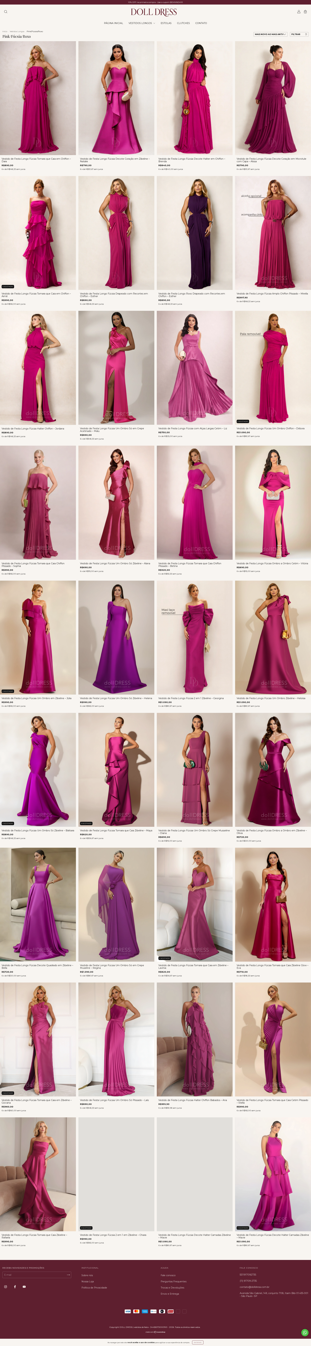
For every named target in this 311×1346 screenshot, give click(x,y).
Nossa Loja (87, 1281)
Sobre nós (87, 1275)
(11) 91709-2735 (248, 1280)
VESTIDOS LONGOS (141, 23)
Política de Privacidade (94, 1287)
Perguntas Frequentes (173, 1281)
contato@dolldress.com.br (254, 1287)
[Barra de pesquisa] (5, 12)
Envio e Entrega (170, 1293)
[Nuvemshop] (155, 1332)
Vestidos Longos (17, 31)
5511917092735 (248, 1274)
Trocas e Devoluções (172, 1287)
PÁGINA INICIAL (113, 23)
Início (4, 31)
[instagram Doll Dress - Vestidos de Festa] (5, 1286)
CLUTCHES (183, 23)
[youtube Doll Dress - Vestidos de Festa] (24, 1286)
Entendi (198, 1342)
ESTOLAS (166, 23)
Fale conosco (168, 1275)
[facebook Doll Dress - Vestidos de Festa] (15, 1286)
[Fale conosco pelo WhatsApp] (305, 1332)
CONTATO (201, 23)
